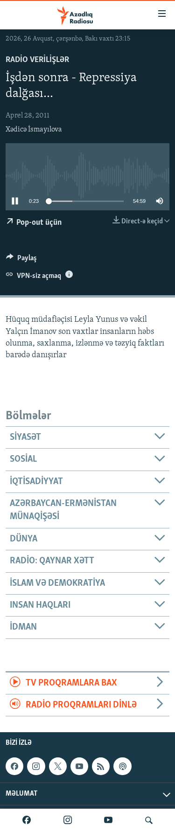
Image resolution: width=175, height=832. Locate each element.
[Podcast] (122, 766)
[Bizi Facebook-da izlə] (26, 820)
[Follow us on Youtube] (79, 766)
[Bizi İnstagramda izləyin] (67, 820)
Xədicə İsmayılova (34, 129)
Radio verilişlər (37, 60)
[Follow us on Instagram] (36, 766)
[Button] (21, 260)
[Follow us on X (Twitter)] (58, 766)
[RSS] (101, 766)
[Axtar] (149, 820)
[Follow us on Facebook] (14, 766)
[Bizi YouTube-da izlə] (108, 820)
